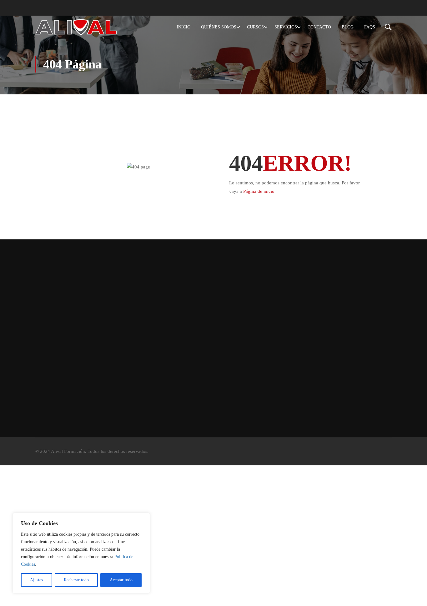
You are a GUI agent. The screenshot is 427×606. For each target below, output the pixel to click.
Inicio (183, 27)
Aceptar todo (121, 580)
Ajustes (36, 580)
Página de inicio (258, 191)
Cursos (255, 27)
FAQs (369, 27)
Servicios (285, 27)
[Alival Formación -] (76, 27)
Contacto (319, 27)
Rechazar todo (76, 580)
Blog (348, 27)
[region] (81, 553)
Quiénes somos (218, 27)
